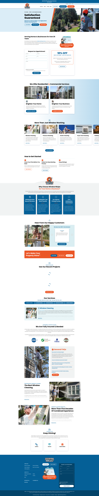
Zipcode (27, 58)
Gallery (34, 473)
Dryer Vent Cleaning (36, 467)
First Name (27, 53)
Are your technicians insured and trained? (59, 360)
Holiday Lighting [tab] (70, 302)
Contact (25, 475)
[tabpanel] (32, 135)
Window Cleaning (27, 465)
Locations (55, 6)
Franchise (67, 3)
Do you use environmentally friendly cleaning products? (60, 372)
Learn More (28, 143)
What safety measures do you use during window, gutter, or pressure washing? (61, 363)
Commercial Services (57, 111)
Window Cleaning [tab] (29, 302)
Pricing (48, 6)
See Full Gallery (49, 292)
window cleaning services (41, 41)
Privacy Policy (48, 494)
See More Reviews (62, 244)
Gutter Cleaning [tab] (39, 302)
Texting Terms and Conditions (30, 69)
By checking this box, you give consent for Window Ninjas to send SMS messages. (36, 70)
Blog (72, 3)
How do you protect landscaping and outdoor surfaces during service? (62, 367)
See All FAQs (55, 374)
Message (27, 61)
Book (70, 6)
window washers (41, 310)
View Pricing (62, 66)
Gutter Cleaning (26, 467)
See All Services (49, 150)
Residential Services (31, 111)
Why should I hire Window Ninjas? (58, 352)
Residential (26, 480)
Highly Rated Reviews (27, 473)
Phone (26, 56)
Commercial (35, 480)
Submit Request (36, 72)
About (45, 6)
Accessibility (52, 494)
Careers (70, 3)
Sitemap (56, 494)
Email (37, 56)
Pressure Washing (35, 465)
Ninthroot (65, 494)
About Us (26, 472)
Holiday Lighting (26, 468)
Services (41, 6)
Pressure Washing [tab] (49, 302)
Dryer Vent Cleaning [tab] (59, 302)
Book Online (45, 170)
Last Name (38, 53)
